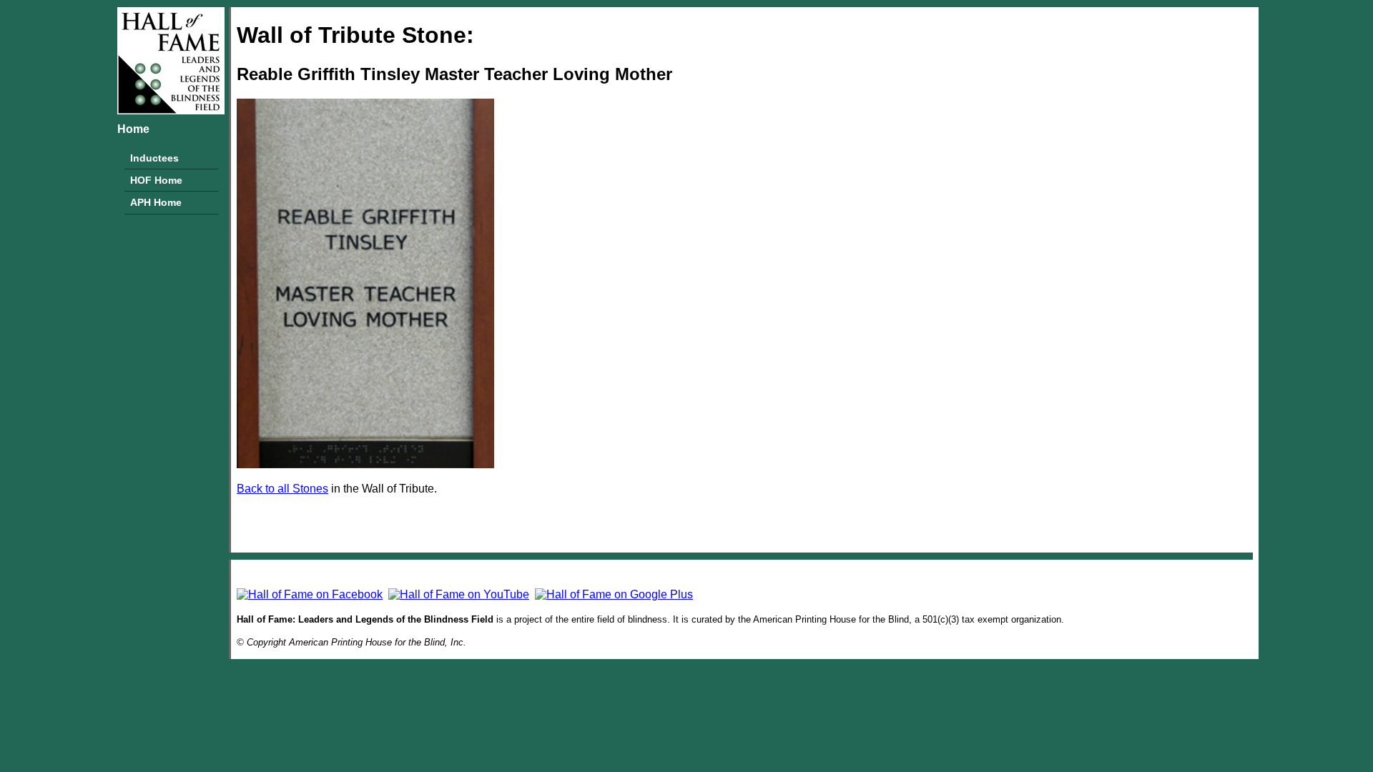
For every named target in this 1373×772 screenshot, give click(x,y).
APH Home (156, 202)
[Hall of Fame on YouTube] (458, 594)
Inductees (154, 158)
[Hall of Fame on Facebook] (310, 594)
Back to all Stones (282, 488)
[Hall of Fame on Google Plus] (614, 594)
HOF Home (156, 180)
